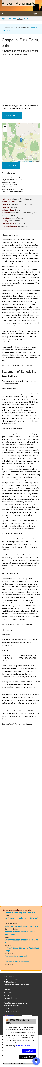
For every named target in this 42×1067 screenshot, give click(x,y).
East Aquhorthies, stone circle (16, 956)
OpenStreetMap (27, 161)
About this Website (11, 1006)
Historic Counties (10, 998)
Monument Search (11, 979)
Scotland (12, 18)
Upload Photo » (11, 115)
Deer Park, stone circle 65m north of (19, 961)
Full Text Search (10, 982)
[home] (16, 14)
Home (4, 18)
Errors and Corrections (12, 1011)
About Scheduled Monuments (15, 1003)
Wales (6, 995)
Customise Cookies (27, 1057)
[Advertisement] (21, 81)
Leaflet (19, 161)
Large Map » (10, 165)
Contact (7, 1008)
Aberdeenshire (24, 18)
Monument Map (10, 976)
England (7, 990)
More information (23, 1045)
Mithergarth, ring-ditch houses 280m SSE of (21, 926)
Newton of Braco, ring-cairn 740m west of (21, 913)
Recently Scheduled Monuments (16, 985)
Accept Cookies (29, 1051)
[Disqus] (21, 807)
